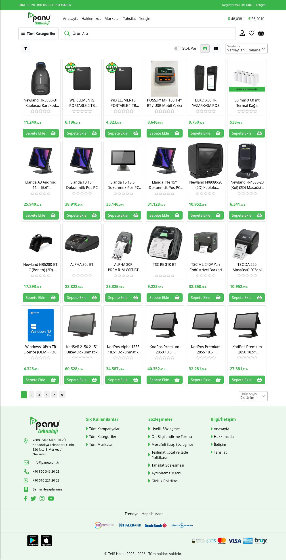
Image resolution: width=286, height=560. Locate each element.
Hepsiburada (153, 513)
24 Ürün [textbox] (247, 397)
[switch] (177, 48)
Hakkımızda (91, 18)
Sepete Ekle (35, 133)
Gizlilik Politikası (165, 480)
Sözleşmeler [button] (160, 419)
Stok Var (189, 48)
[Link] (39, 18)
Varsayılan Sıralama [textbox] (243, 50)
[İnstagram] (43, 499)
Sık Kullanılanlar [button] (102, 419)
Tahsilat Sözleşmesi (167, 465)
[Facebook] (26, 499)
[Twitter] (34, 499)
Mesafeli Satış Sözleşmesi (172, 444)
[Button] (25, 48)
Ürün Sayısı (249, 394)
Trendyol (132, 513)
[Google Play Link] (32, 540)
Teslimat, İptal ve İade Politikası (169, 455)
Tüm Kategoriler (102, 436)
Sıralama (233, 46)
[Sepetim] (261, 33)
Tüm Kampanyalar (104, 428)
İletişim (260, 5)
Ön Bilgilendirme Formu (171, 436)
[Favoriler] (251, 33)
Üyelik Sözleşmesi (166, 428)
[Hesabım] (242, 33)
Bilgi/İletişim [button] (223, 419)
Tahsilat (129, 18)
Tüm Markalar (101, 444)
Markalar (112, 18)
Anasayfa (70, 18)
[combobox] (246, 48)
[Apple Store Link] (46, 540)
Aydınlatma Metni (166, 473)
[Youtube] (51, 499)
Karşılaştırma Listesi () (236, 5)
